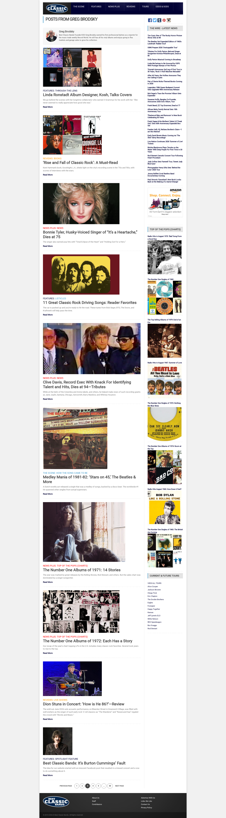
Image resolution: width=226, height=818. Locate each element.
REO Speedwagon (154, 622)
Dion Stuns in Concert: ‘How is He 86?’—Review (83, 704)
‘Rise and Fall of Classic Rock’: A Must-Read (80, 162)
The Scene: (49, 473)
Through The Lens (66, 90)
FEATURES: (49, 90)
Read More (48, 107)
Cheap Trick (152, 593)
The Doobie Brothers (156, 599)
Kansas (150, 612)
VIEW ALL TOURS (154, 583)
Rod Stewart (152, 629)
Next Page (119, 786)
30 (110, 786)
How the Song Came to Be (71, 473)
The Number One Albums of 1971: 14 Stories (82, 570)
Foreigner (151, 606)
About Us (95, 798)
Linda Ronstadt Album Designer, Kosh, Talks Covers (87, 94)
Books (57, 158)
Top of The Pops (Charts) (72, 565)
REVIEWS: (48, 158)
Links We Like (146, 801)
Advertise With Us (148, 798)
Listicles (60, 298)
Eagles (150, 603)
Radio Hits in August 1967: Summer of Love (165, 363)
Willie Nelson (153, 619)
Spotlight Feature (66, 759)
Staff (94, 801)
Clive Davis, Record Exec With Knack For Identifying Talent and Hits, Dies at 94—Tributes (87, 384)
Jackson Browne (154, 590)
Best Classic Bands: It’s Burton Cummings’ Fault (84, 763)
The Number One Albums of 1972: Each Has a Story (87, 641)
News (60, 228)
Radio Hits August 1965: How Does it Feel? (164, 489)
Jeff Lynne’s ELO (154, 616)
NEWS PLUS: (49, 228)
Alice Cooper (153, 586)
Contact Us (145, 804)
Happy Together (154, 609)
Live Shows (60, 700)
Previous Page (65, 786)
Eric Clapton (152, 596)
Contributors (97, 804)
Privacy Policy (146, 808)
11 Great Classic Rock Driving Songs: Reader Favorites (90, 302)
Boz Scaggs (152, 625)
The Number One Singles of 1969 (160, 279)
